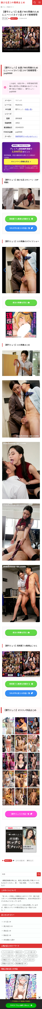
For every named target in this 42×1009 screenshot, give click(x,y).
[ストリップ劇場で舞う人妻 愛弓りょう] (8, 769)
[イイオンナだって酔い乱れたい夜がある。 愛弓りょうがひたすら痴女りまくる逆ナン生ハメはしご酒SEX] (21, 734)
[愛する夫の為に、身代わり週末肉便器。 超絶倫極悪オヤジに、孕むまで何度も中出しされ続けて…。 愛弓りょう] (33, 769)
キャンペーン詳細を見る (21, 161)
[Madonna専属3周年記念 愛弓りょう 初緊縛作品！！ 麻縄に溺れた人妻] (33, 787)
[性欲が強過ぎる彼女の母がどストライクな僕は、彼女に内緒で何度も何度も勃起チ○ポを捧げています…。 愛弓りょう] (33, 751)
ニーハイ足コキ (20, 860)
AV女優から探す (9, 940)
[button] (37, 270)
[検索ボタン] (34, 2)
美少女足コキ (8, 926)
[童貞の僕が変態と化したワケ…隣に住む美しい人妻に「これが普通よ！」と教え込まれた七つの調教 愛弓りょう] (33, 734)
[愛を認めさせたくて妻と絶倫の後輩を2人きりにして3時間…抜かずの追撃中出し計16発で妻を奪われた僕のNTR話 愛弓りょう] (21, 805)
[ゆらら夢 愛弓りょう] (8, 734)
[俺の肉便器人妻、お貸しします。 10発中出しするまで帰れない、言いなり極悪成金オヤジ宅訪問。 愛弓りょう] (8, 751)
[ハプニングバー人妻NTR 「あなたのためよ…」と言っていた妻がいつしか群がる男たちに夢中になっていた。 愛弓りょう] (33, 805)
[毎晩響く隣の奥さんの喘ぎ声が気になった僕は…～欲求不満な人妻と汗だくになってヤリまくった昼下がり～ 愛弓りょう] (21, 751)
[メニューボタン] (39, 2)
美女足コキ (7, 931)
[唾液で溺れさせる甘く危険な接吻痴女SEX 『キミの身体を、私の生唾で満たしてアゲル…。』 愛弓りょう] (21, 769)
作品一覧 (28, 109)
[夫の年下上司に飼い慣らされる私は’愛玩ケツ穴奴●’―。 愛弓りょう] (21, 787)
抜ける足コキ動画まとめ (13, 2)
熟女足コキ (14, 18)
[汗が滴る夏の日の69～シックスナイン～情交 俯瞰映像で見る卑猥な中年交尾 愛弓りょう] (8, 805)
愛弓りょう (30, 860)
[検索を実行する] (39, 874)
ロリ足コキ (7, 922)
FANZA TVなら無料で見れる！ (20, 1005)
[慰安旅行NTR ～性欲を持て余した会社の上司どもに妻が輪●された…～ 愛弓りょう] (8, 787)
